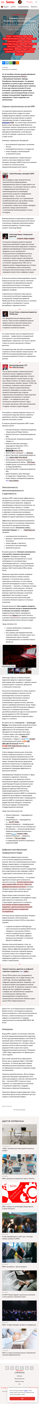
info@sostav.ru (19, 1370)
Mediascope (32, 44)
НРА (25, 44)
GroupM (22, 39)
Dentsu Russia (27, 46)
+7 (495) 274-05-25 (20, 1372)
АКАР (30, 36)
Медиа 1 (25, 49)
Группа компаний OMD (15, 41)
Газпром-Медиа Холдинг (10, 44)
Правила (9, 1106)
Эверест (19, 46)
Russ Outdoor (17, 36)
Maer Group (27, 41)
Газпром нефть (31, 39)
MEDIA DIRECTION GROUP (11, 39)
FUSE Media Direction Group (25, 51)
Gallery (25, 36)
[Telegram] (7, 62)
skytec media (11, 46)
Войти (4, 1106)
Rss (19, 1384)
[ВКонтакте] (3, 62)
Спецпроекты (23, 7)
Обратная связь (19, 1381)
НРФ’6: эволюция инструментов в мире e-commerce (18, 1178)
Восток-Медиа (8, 49)
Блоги (13, 7)
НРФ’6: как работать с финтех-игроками (14, 1267)
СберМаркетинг (10, 51)
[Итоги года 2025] (22, 2)
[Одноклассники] (17, 62)
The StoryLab (19, 54)
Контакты (19, 1376)
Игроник (32, 49)
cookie (26, 1390)
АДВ (21, 44)
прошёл (24, 74)
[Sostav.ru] (11, 2)
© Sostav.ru (4, 1387)
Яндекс (9, 36)
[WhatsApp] (10, 62)
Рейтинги (34, 7)
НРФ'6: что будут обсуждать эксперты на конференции (19, 1325)
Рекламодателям (19, 1378)
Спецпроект (16, 14)
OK (22, 1398)
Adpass (24, 14)
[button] (37, 646)
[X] (14, 62)
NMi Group (18, 49)
